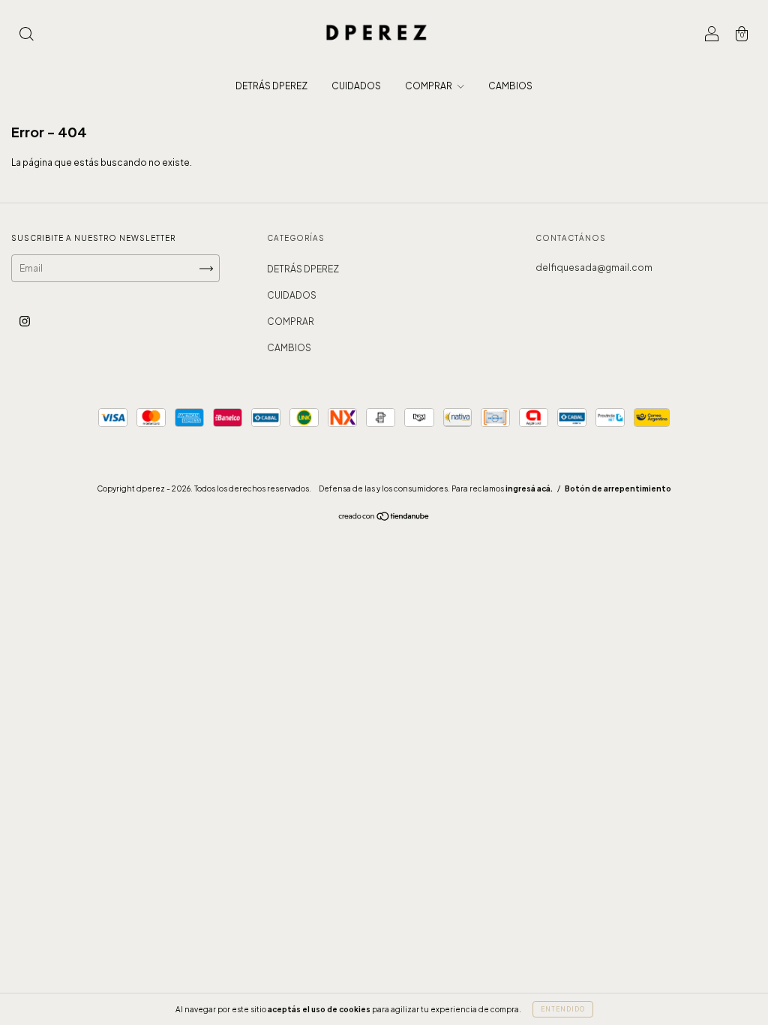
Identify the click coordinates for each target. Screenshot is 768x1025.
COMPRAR (429, 86)
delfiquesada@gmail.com (594, 267)
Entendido (563, 1009)
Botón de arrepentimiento (618, 488)
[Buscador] (26, 35)
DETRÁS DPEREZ (272, 86)
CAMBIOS (510, 86)
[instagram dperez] (24, 320)
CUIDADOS (356, 86)
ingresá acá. (529, 488)
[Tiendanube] (384, 518)
